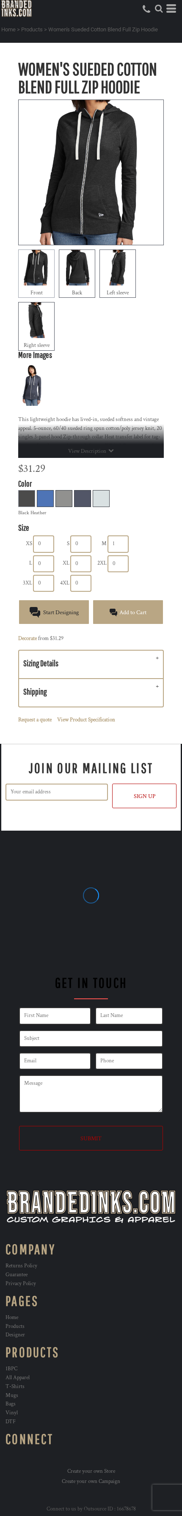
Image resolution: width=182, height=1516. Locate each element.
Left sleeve (118, 293)
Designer (15, 1335)
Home (8, 29)
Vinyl (12, 1412)
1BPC (11, 1368)
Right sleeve (37, 345)
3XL (27, 583)
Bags (11, 1404)
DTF (11, 1421)
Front (36, 293)
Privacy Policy (21, 1283)
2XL (102, 563)
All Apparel (18, 1377)
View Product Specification (86, 719)
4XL (64, 583)
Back (77, 293)
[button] (158, 8)
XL (66, 563)
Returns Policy (21, 1265)
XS (29, 543)
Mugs (12, 1395)
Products (32, 29)
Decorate (27, 638)
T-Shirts (15, 1386)
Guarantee (17, 1274)
